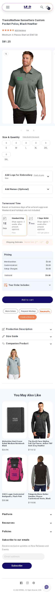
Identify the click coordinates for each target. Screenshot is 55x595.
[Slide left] (21, 130)
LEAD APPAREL (20, 590)
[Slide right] (34, 130)
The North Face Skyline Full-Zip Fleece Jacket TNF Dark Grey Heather (40, 443)
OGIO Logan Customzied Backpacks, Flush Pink (13, 495)
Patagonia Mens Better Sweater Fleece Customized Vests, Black (39, 496)
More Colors (10, 311)
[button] (7, 7)
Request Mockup (28, 311)
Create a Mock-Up (27, 317)
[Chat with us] (46, 587)
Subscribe (16, 565)
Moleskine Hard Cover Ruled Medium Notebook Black (13, 443)
